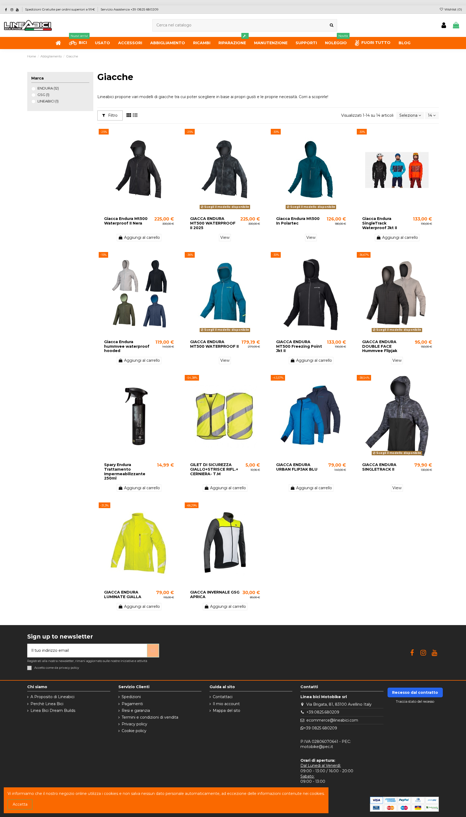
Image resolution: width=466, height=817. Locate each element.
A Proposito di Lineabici (52, 696)
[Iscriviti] (153, 650)
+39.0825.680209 (322, 712)
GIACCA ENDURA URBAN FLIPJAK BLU (296, 467)
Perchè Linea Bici (46, 703)
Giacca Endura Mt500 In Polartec (298, 221)
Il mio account (226, 703)
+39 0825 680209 (320, 728)
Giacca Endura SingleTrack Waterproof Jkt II (379, 223)
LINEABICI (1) (48, 101)
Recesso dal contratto (415, 692)
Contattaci (222, 696)
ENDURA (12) (48, 88)
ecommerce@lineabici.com (332, 720)
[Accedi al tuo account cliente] (444, 25)
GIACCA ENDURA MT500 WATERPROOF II (214, 344)
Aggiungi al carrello (142, 237)
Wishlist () (453, 9)
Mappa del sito (226, 710)
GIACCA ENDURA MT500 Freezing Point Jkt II (299, 346)
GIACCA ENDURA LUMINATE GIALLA (122, 594)
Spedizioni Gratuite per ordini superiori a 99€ (60, 9)
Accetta (20, 804)
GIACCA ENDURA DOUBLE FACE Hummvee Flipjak (379, 346)
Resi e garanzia (136, 710)
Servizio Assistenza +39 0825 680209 (130, 9)
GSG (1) (43, 94)
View (224, 237)
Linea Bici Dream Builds (52, 710)
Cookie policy (134, 730)
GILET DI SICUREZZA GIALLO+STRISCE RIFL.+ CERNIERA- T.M (214, 469)
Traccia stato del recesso (415, 701)
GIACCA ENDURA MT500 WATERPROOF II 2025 (212, 223)
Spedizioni (131, 696)
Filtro (112, 115)
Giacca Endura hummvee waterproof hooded (126, 346)
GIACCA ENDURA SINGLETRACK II (379, 467)
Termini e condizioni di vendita (150, 717)
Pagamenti (132, 703)
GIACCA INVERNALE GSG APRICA (214, 594)
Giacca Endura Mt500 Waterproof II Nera (126, 221)
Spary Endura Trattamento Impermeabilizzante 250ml (124, 471)
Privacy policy (134, 724)
